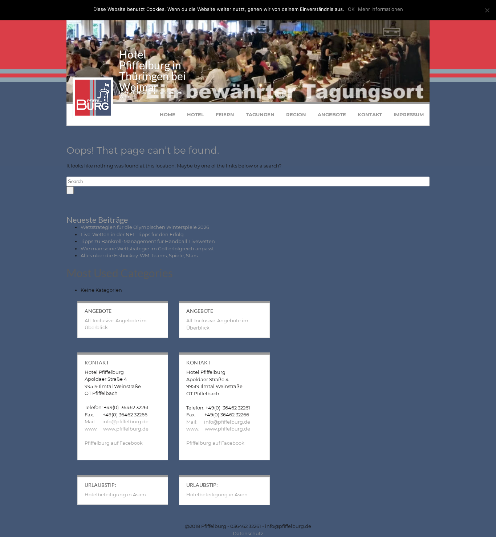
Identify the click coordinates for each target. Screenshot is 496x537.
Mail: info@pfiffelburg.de (117, 421)
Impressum (409, 114)
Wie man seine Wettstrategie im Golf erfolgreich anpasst (147, 248)
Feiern (225, 114)
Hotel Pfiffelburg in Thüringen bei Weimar (152, 70)
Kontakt (370, 114)
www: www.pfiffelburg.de (117, 429)
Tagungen (260, 114)
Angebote (332, 114)
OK (351, 9)
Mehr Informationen (380, 9)
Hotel (195, 114)
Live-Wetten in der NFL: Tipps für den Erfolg (132, 234)
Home (167, 114)
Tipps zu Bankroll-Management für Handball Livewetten (148, 241)
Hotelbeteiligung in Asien (115, 494)
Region (296, 114)
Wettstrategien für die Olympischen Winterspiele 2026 (145, 227)
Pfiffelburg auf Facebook (114, 443)
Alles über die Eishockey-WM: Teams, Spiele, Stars (139, 255)
